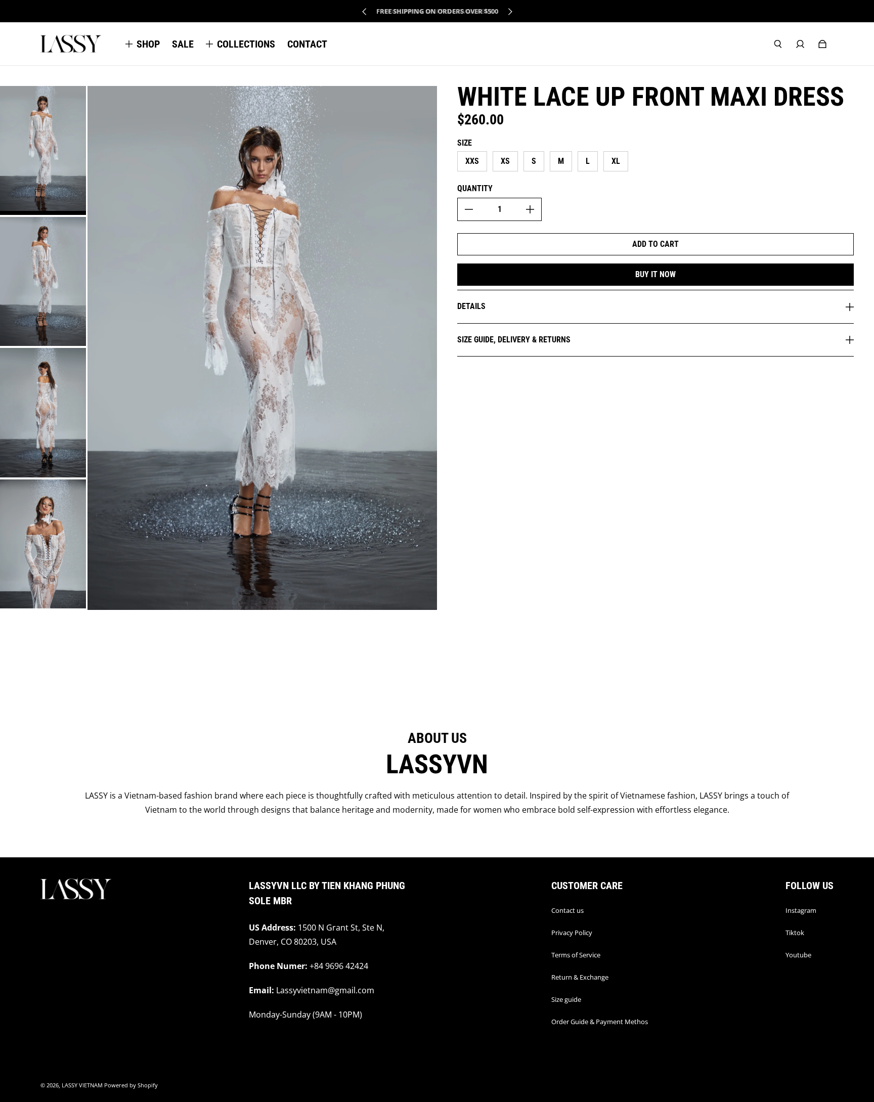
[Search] (778, 44)
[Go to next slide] (509, 11)
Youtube (798, 954)
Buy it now (655, 274)
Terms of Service (575, 954)
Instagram (800, 910)
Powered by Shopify (131, 1085)
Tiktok (794, 932)
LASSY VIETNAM (82, 1085)
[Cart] (822, 44)
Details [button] (471, 306)
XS (505, 161)
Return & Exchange (579, 977)
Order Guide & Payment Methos (599, 1021)
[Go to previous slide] (364, 11)
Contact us (567, 910)
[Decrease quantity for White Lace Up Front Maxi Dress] (469, 209)
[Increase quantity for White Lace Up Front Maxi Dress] (530, 209)
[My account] (800, 44)
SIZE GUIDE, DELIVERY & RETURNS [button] (514, 339)
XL (615, 161)
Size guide (566, 999)
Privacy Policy (571, 932)
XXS (472, 161)
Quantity (475, 188)
